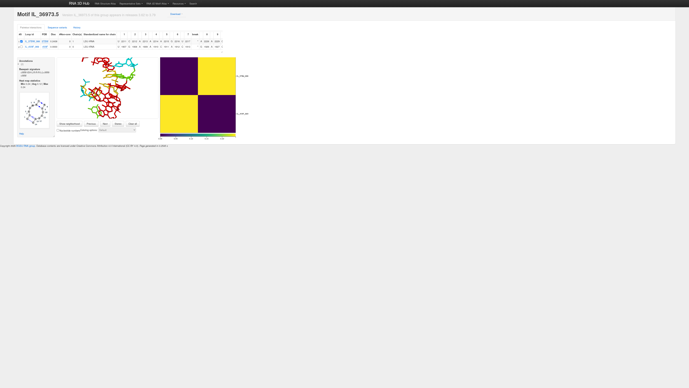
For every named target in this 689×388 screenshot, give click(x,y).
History (77, 27)
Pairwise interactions (31, 27)
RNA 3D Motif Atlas (156, 3)
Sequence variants (57, 27)
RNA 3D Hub (79, 3)
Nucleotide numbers (70, 130)
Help (21, 133)
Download (175, 14)
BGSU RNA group (25, 145)
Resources (178, 3)
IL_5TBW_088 (32, 41)
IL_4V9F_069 (32, 46)
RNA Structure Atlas (105, 3)
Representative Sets (130, 3)
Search (193, 3)
